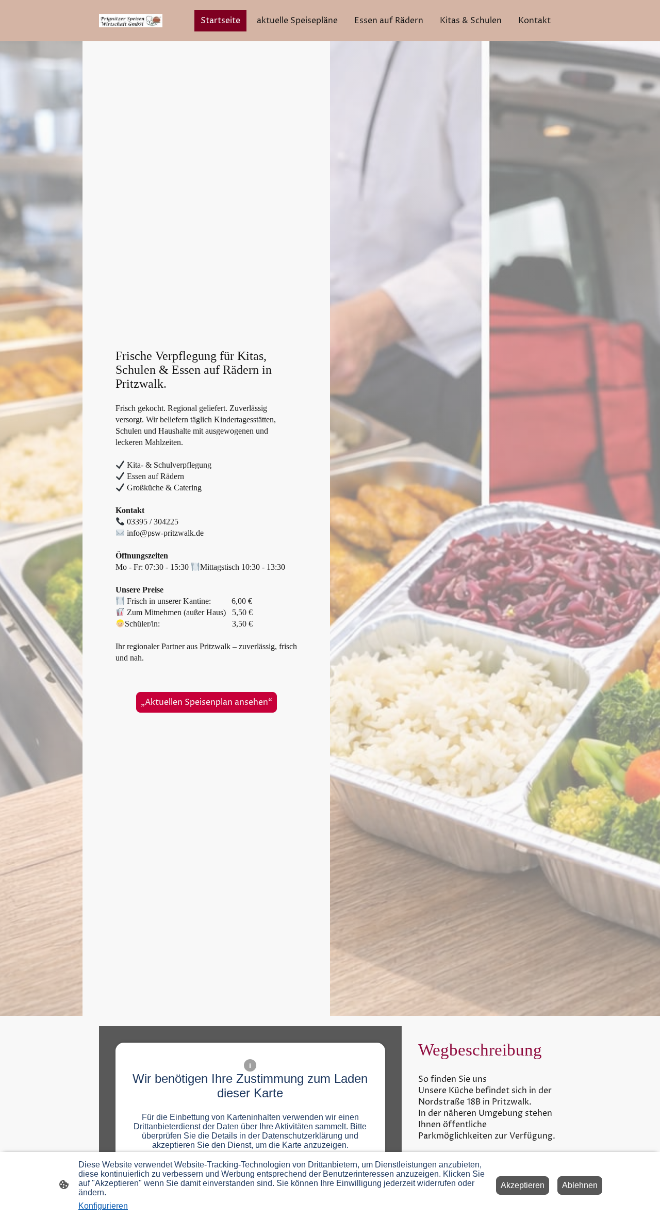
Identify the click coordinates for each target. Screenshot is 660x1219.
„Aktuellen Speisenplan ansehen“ (206, 702)
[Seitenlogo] (130, 20)
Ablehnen (580, 1185)
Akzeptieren (522, 1185)
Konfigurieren (103, 1205)
